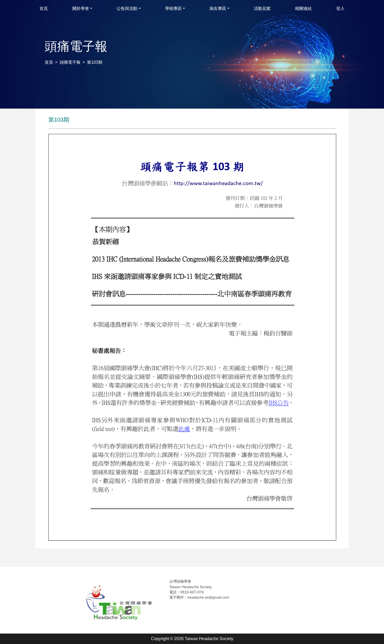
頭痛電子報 (70, 62)
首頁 (49, 62)
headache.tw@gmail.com (208, 597)
